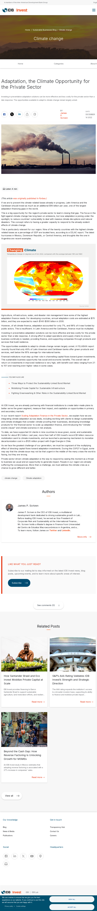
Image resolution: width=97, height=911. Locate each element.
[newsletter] (6, 864)
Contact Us (54, 831)
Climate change (65, 30)
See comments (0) (46, 605)
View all (9, 795)
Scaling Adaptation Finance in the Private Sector (44, 415)
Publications (8, 835)
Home (27, 30)
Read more (37, 702)
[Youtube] (32, 856)
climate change (11, 478)
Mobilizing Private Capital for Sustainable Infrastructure (38, 388)
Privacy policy (9, 906)
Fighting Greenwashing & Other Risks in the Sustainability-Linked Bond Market (48, 393)
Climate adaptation (33, 478)
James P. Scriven (64, 115)
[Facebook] (6, 856)
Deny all (72, 899)
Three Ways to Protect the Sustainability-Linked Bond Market (40, 383)
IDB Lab (35, 892)
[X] (23, 856)
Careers (53, 835)
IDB (27, 892)
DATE (88, 111)
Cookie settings (21, 906)
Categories (59, 63)
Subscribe (16, 583)
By (61, 111)
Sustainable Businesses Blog (44, 30)
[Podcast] (40, 856)
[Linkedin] (14, 856)
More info (82, 537)
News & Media (8, 831)
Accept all (72, 907)
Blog (4, 827)
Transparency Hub (57, 827)
